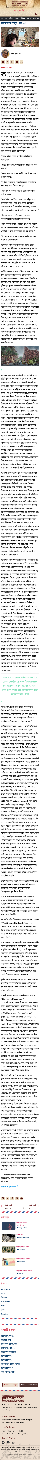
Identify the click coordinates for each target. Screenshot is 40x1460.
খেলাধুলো (29, 1420)
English (4, 1313)
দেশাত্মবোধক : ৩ (7, 1360)
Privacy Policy (23, 1434)
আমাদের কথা (11, 1431)
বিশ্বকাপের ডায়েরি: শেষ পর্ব (24, 1271)
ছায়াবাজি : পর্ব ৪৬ (8, 1348)
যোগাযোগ (20, 1431)
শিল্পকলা (4, 1297)
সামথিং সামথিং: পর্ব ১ (23, 1247)
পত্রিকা (4, 1431)
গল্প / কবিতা (9, 18)
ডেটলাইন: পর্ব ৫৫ (7, 1336)
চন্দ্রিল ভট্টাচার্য (21, 1250)
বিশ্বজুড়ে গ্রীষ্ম (6, 1340)
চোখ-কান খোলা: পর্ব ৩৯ (10, 1344)
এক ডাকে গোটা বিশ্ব (20, 10)
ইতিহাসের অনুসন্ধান (8, 1352)
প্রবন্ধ (17, 18)
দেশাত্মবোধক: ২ (7, 1367)
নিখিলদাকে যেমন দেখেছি (10, 1364)
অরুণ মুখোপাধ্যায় (22, 1228)
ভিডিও (23, 18)
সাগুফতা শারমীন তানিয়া (23, 1238)
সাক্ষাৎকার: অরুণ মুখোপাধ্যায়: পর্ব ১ (22, 1224)
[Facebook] (3, 1442)
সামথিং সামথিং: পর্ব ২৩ (23, 1259)
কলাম (29, 18)
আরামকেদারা (6, 1301)
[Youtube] (8, 1442)
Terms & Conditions (9, 1434)
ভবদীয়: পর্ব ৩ (20, 1235)
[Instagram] (13, 1442)
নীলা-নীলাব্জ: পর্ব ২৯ (9, 1371)
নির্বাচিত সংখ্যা (6, 1420)
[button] (3, 62)
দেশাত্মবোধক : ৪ (7, 1356)
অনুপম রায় (20, 1274)
